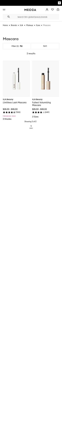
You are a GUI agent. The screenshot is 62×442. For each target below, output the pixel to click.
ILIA (21, 25)
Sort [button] (45, 46)
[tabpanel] (31, 86)
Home (5, 25)
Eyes (38, 25)
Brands (14, 25)
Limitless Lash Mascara (14, 102)
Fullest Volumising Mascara (41, 104)
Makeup (29, 25)
